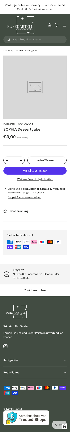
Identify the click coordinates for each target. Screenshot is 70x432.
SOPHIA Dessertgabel (26, 51)
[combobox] (35, 39)
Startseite (8, 51)
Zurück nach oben (35, 290)
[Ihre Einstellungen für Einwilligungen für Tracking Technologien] (64, 426)
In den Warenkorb (47, 160)
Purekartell (9, 123)
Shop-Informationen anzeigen (24, 197)
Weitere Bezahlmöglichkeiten (35, 179)
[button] (57, 25)
